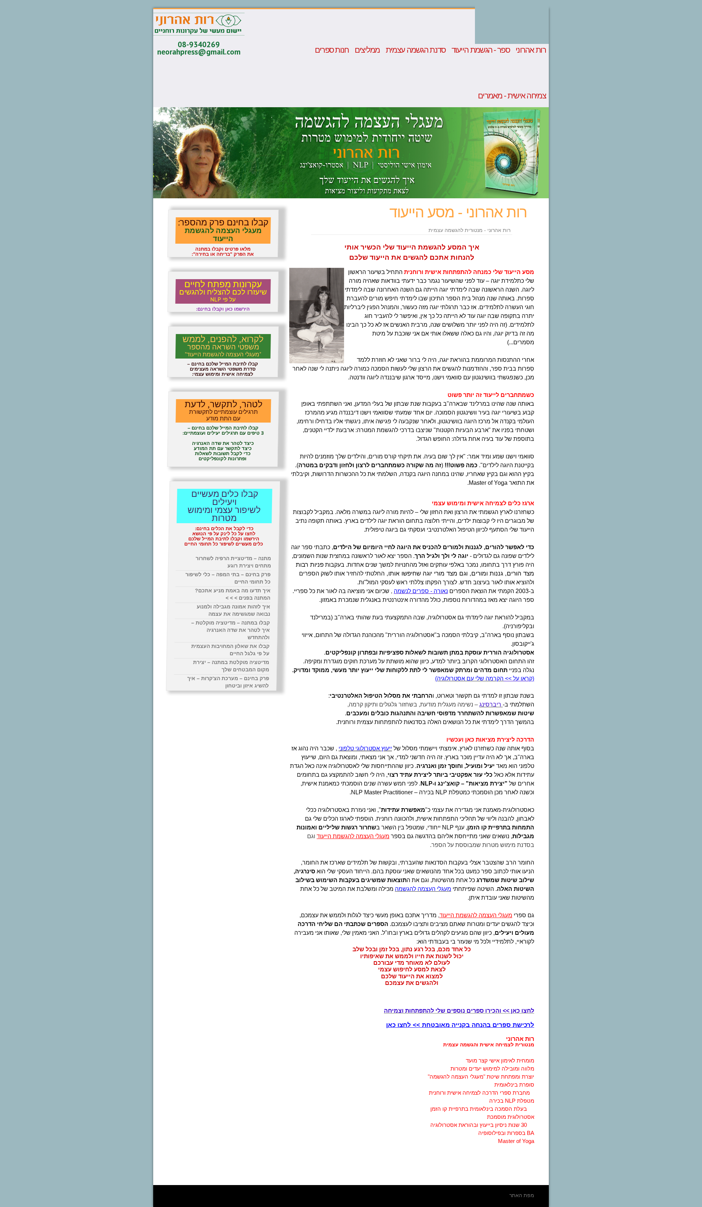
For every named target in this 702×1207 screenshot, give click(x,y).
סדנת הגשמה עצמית (416, 50)
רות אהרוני (531, 50)
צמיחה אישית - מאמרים (512, 96)
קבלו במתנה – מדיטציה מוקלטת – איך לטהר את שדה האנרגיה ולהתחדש (230, 630)
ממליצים (367, 50)
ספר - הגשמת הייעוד (481, 50)
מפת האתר (521, 1195)
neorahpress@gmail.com (199, 52)
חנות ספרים (332, 50)
